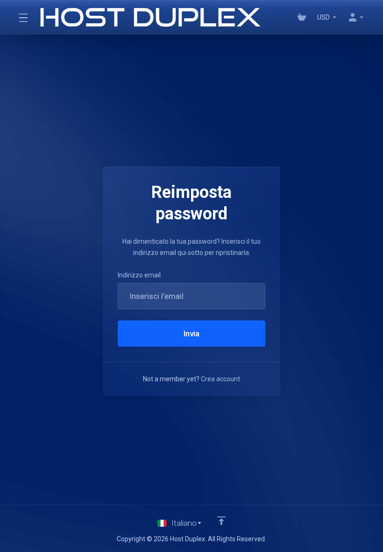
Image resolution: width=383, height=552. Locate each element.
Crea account (220, 379)
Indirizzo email (139, 275)
